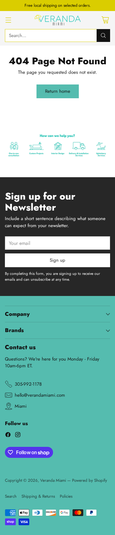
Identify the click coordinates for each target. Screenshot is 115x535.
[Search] (103, 35)
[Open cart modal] (105, 20)
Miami (21, 406)
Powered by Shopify (89, 480)
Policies (66, 496)
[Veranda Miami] (58, 20)
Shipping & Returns (38, 496)
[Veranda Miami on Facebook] (8, 435)
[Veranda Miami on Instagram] (17, 435)
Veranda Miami (53, 480)
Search (11, 496)
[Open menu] (8, 20)
